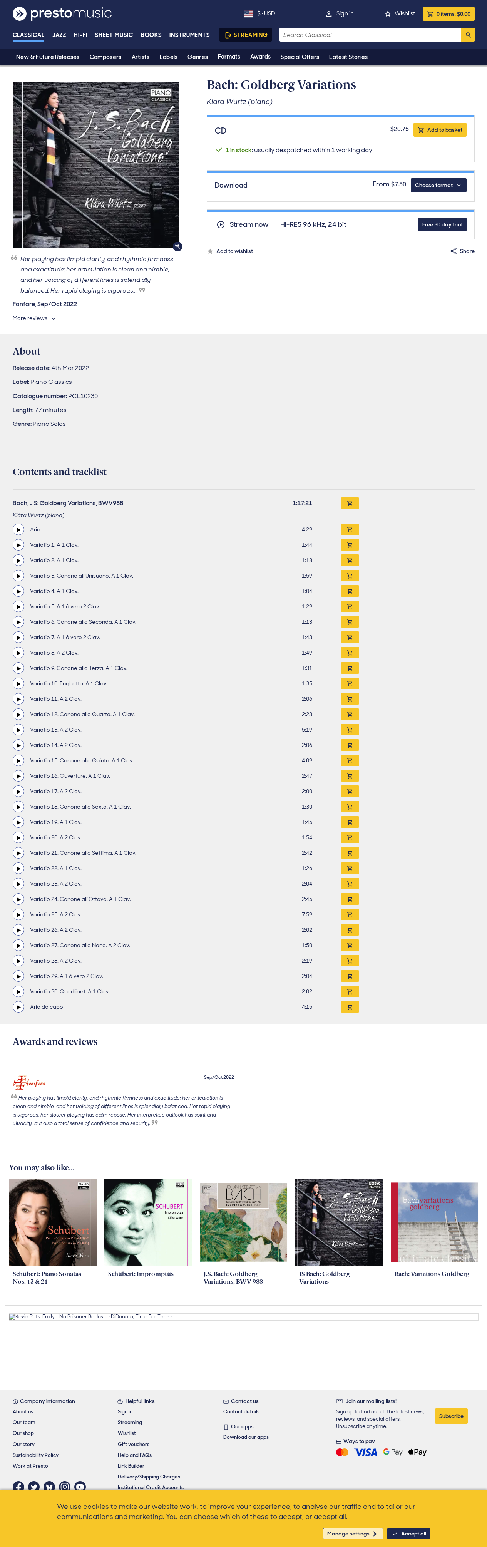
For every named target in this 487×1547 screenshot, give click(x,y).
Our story (24, 1444)
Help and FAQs (135, 1455)
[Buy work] (350, 503)
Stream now (249, 224)
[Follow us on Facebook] (20, 1487)
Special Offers (300, 57)
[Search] (468, 35)
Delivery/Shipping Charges (149, 1476)
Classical (29, 35)
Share (467, 251)
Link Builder (131, 1466)
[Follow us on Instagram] (66, 1487)
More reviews (30, 318)
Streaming (251, 35)
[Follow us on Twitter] (36, 1487)
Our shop (23, 1433)
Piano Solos (49, 424)
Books (151, 35)
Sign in (345, 13)
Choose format (434, 185)
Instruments (189, 35)
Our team (24, 1422)
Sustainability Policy (36, 1455)
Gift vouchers (133, 1444)
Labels (169, 57)
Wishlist (405, 13)
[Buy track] (350, 529)
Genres (197, 57)
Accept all (413, 1533)
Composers (106, 57)
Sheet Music (114, 35)
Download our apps (246, 1437)
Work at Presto (30, 1466)
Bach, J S (25, 503)
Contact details (241, 1411)
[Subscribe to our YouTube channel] (82, 1487)
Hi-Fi (80, 35)
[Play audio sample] (18, 529)
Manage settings (348, 1533)
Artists (141, 57)
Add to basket (444, 129)
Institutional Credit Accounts (151, 1487)
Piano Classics (51, 382)
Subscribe (451, 1416)
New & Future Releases (48, 57)
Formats (229, 56)
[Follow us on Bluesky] (51, 1487)
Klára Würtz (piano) (39, 515)
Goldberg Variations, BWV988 (81, 503)
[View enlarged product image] (96, 165)
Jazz (59, 35)
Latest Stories (348, 57)
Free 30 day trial (442, 224)
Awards (260, 56)
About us (23, 1411)
